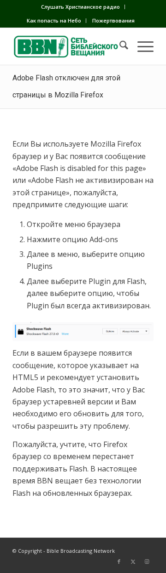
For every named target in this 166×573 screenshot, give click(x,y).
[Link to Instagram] (147, 561)
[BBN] (68, 46)
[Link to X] (133, 561)
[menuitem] (80, 7)
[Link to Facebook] (119, 561)
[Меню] (141, 46)
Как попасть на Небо (54, 20)
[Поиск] (119, 46)
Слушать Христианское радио (80, 6)
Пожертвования (113, 20)
